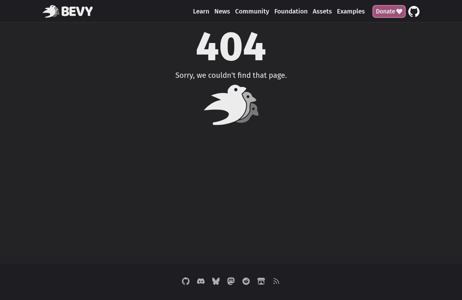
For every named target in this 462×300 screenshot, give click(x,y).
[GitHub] (185, 282)
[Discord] (200, 282)
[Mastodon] (231, 282)
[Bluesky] (215, 282)
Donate (385, 11)
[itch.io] (261, 282)
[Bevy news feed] (276, 282)
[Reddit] (246, 282)
